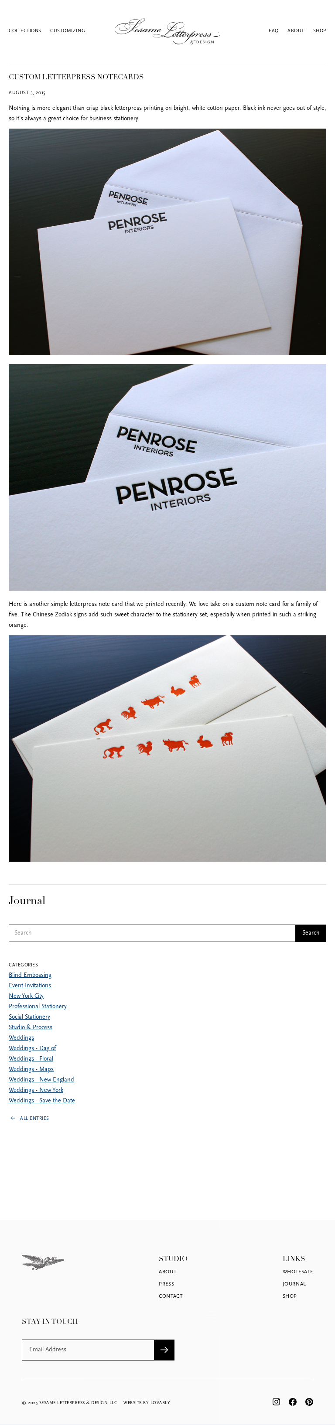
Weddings (21, 1038)
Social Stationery (29, 1017)
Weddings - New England (41, 1080)
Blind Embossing (30, 975)
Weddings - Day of (32, 1048)
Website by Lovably (146, 1403)
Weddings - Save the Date (42, 1101)
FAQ (274, 31)
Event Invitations (30, 986)
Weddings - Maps (31, 1069)
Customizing (67, 31)
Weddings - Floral (31, 1059)
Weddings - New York (36, 1090)
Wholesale (298, 1272)
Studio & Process (30, 1027)
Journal (294, 1284)
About (295, 31)
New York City (26, 996)
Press (166, 1284)
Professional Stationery (38, 1006)
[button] (29, 31)
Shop (319, 31)
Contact (170, 1296)
